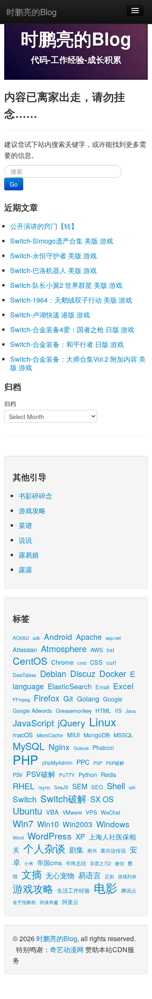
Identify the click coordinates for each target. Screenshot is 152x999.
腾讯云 (128, 890)
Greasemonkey (74, 711)
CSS (96, 662)
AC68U (21, 637)
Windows (113, 823)
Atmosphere (64, 648)
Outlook (81, 748)
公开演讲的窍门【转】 (44, 226)
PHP (25, 759)
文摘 (32, 873)
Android (58, 636)
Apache (89, 636)
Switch (25, 798)
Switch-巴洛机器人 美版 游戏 (53, 270)
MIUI (73, 735)
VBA (52, 811)
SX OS (102, 798)
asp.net (113, 637)
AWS (96, 649)
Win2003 (77, 824)
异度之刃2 (100, 863)
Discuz (82, 673)
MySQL (29, 746)
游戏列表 (127, 876)
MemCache (50, 735)
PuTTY (67, 774)
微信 (119, 863)
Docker (112, 673)
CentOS (30, 661)
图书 (92, 850)
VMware (72, 812)
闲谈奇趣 (49, 902)
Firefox (47, 698)
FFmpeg (21, 699)
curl (111, 662)
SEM (79, 786)
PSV (17, 775)
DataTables (24, 674)
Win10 (48, 823)
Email (102, 687)
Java (130, 710)
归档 (10, 403)
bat (110, 649)
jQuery (71, 722)
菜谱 (25, 525)
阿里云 (70, 902)
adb (36, 637)
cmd (81, 662)
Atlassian (25, 649)
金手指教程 (24, 902)
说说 (25, 540)
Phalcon (103, 747)
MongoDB (97, 735)
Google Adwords (32, 711)
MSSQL (123, 735)
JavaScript (33, 722)
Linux (102, 721)
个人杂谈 (44, 848)
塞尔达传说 (113, 850)
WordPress (49, 835)
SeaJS (61, 787)
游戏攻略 (32, 510)
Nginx (59, 746)
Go (14, 184)
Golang (88, 698)
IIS (118, 711)
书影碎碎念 (35, 496)
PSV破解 (40, 774)
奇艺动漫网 (67, 949)
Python (88, 774)
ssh (132, 787)
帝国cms (49, 862)
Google (112, 699)
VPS (91, 812)
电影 (105, 887)
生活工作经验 (73, 890)
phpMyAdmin (57, 762)
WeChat (110, 812)
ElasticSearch (70, 686)
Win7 (23, 823)
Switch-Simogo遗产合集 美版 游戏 (61, 241)
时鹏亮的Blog (31, 11)
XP (80, 836)
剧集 (76, 850)
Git (68, 698)
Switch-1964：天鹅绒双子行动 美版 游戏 (71, 300)
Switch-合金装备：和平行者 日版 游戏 (67, 344)
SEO (97, 787)
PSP (97, 763)
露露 (25, 569)
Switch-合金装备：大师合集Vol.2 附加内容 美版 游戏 (78, 363)
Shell (116, 786)
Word (18, 837)
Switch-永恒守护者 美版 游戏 (53, 255)
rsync (44, 787)
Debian (53, 673)
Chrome (62, 662)
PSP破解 (115, 762)
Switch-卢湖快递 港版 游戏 (50, 314)
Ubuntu (27, 810)
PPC (83, 761)
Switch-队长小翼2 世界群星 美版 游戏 (66, 285)
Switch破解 (64, 798)
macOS (23, 734)
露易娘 (29, 555)
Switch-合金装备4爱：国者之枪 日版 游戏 (72, 329)
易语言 (89, 875)
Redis (108, 774)
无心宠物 (60, 875)
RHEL (24, 785)
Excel (123, 685)
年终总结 (76, 862)
